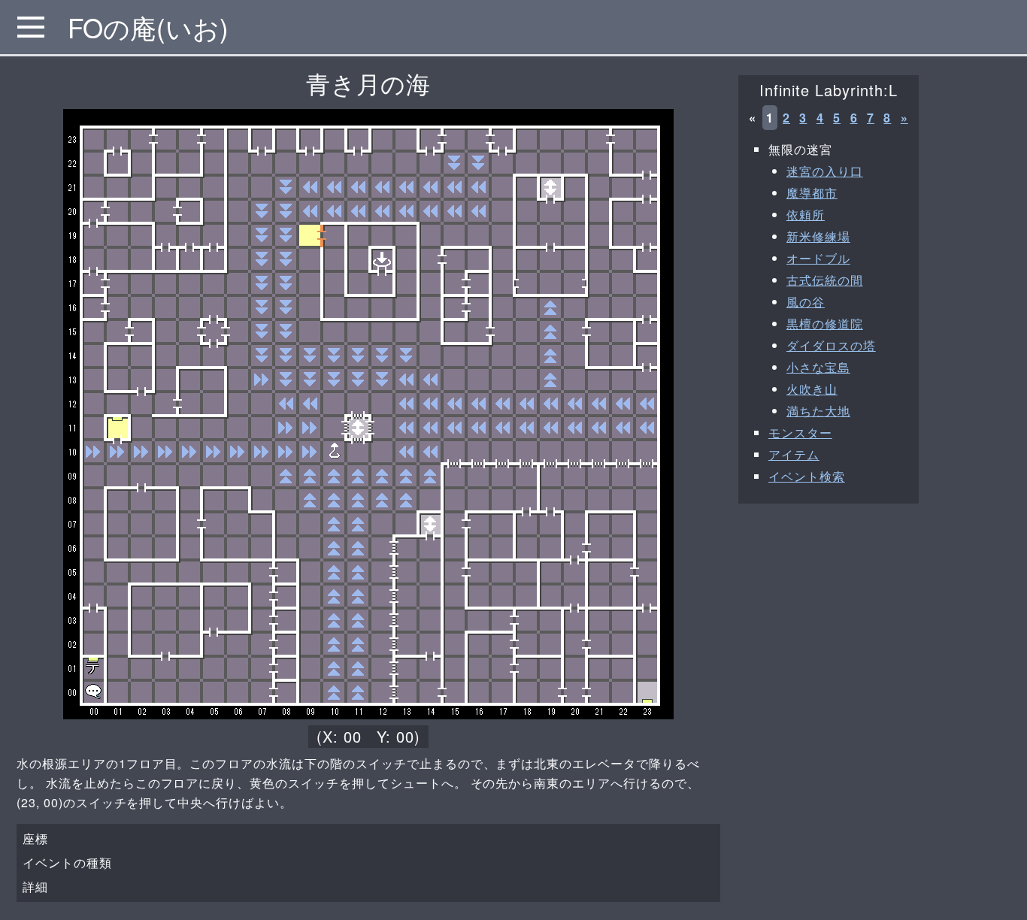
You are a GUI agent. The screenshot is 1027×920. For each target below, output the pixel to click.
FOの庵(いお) (148, 27)
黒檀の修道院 (824, 323)
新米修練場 (818, 236)
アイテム (793, 454)
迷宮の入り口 (824, 171)
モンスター (800, 432)
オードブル (818, 258)
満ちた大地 (818, 410)
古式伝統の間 (824, 280)
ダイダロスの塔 (831, 345)
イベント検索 (806, 476)
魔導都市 (812, 192)
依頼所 (805, 214)
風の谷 (805, 301)
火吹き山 (812, 389)
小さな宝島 (818, 367)
